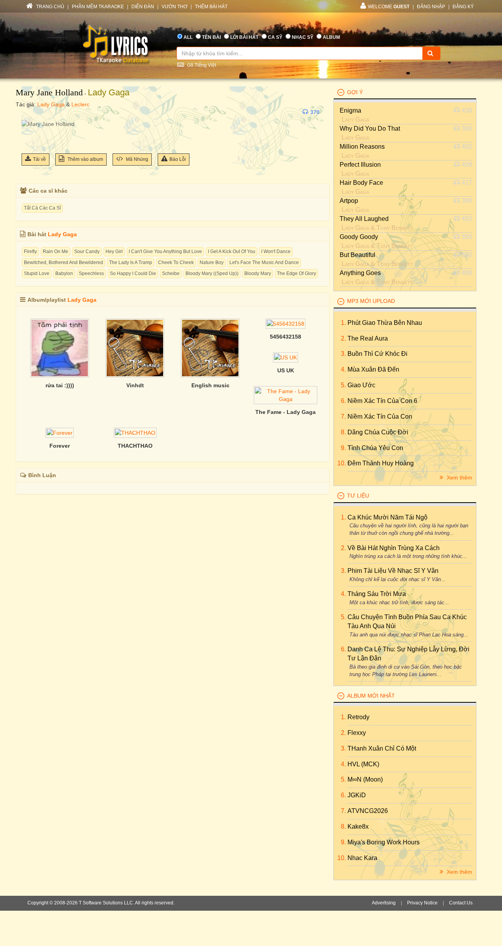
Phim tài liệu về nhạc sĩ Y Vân (392, 570)
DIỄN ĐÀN (142, 6)
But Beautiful (357, 255)
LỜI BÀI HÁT (244, 37)
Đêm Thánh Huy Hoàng (380, 463)
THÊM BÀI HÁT (211, 6)
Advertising (384, 903)
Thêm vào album (84, 159)
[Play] (29, 112)
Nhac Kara (362, 858)
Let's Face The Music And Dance (264, 262)
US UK (285, 370)
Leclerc (80, 104)
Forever (59, 446)
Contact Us (461, 903)
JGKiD (356, 795)
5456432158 (285, 337)
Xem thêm (458, 477)
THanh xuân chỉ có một (381, 748)
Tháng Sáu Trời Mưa (376, 594)
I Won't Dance (276, 251)
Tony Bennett (394, 227)
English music (210, 385)
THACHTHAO (135, 446)
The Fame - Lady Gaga (285, 412)
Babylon (64, 273)
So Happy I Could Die (133, 273)
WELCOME (388, 6)
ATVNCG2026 (367, 810)
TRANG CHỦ (49, 6)
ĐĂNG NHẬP (431, 6)
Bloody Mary (257, 273)
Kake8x (358, 826)
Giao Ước (361, 385)
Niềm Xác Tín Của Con (379, 416)
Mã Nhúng (136, 159)
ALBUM (331, 37)
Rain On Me (55, 251)
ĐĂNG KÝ (463, 6)
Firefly (30, 251)
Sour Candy (87, 251)
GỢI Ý (355, 92)
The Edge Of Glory (296, 273)
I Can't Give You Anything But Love (165, 251)
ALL (188, 37)
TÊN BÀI (211, 37)
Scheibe (171, 273)
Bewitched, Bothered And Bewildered (63, 262)
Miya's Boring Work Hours (383, 842)
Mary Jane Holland (49, 92)
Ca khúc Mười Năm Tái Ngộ (387, 517)
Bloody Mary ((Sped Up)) (212, 273)
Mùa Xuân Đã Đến (373, 369)
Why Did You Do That (370, 128)
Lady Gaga (108, 92)
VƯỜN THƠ (174, 6)
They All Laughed (364, 218)
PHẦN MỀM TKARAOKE (98, 6)
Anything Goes (360, 273)
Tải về (39, 159)
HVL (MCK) (363, 764)
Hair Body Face (361, 182)
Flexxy (356, 732)
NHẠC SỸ (302, 37)
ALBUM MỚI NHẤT (371, 696)
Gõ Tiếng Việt (201, 65)
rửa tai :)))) (59, 385)
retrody (358, 717)
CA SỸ (275, 37)
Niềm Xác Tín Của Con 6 (382, 400)
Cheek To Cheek (176, 262)
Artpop (349, 200)
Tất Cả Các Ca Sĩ (42, 208)
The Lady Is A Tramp (130, 262)
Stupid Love (36, 273)
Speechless (91, 273)
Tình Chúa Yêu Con (375, 448)
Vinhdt (135, 385)
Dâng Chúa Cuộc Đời (377, 432)
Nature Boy (212, 262)
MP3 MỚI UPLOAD (371, 301)
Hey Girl (114, 251)
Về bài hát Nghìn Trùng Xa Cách (393, 548)
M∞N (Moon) (365, 779)
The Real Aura (367, 338)
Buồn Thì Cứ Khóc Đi (377, 353)
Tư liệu (358, 495)
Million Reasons (362, 146)
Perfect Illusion (360, 164)
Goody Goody (359, 236)
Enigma (350, 110)
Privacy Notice (422, 903)
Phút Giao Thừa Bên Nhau (384, 322)
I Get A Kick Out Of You (231, 251)
